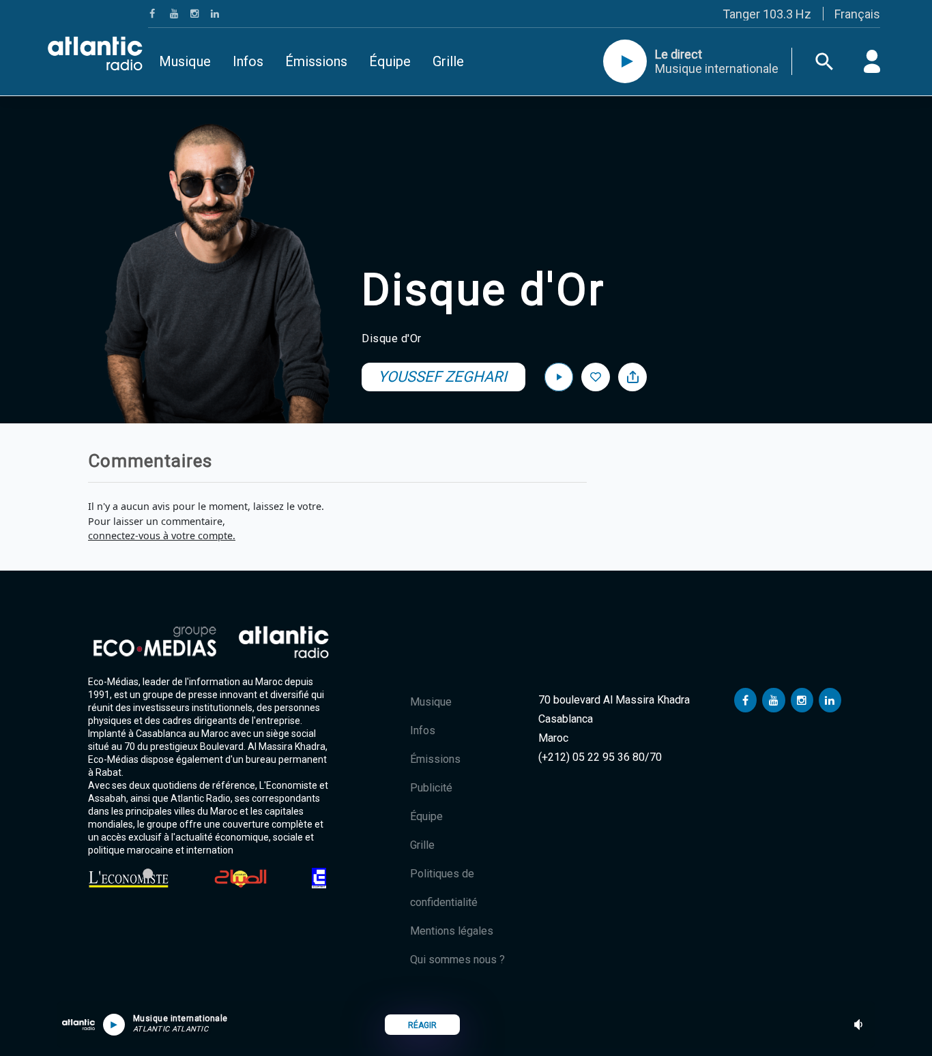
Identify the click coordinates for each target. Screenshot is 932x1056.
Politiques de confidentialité (444, 888)
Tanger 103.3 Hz (767, 14)
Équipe (390, 61)
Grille (448, 61)
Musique (185, 61)
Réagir (422, 1025)
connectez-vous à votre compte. (161, 535)
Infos (248, 61)
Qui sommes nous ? (457, 959)
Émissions (316, 61)
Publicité (431, 787)
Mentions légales (451, 930)
